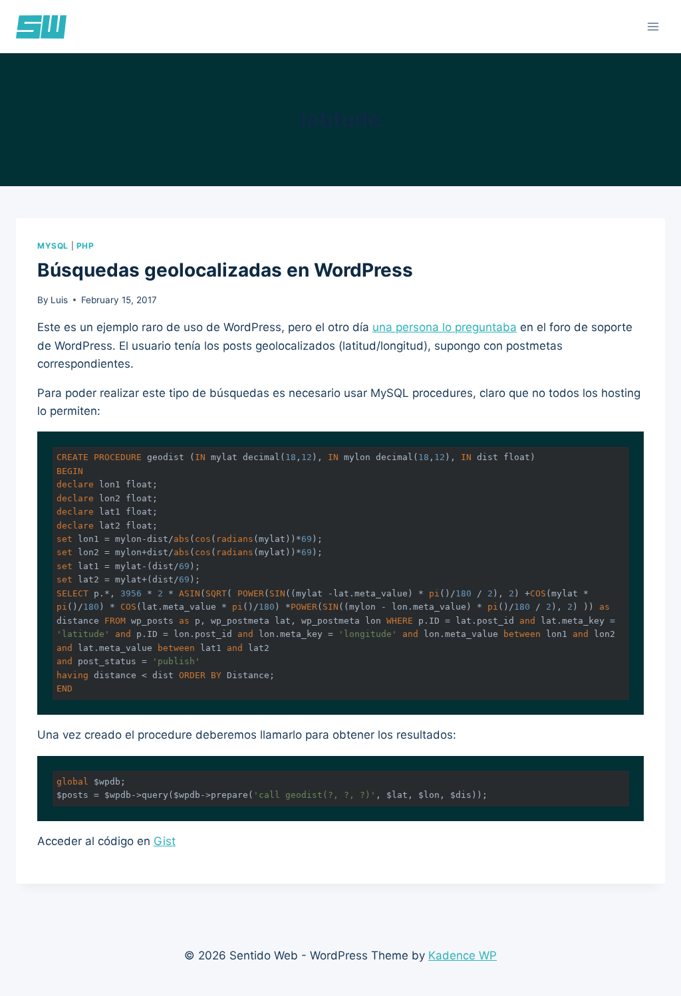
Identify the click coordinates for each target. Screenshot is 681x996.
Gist (165, 841)
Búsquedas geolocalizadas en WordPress (225, 270)
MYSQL (52, 246)
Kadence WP (462, 955)
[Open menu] (652, 26)
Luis (59, 300)
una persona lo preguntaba (444, 327)
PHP (85, 246)
